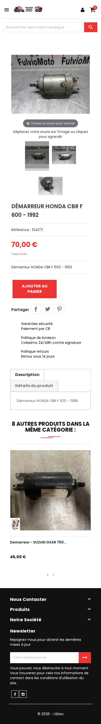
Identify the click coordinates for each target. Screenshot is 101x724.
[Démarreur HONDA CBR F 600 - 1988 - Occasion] (37, 155)
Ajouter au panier (35, 288)
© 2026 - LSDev (51, 713)
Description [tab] (27, 374)
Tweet (47, 309)
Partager (36, 309)
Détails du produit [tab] (34, 385)
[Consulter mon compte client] (83, 9)
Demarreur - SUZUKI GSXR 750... (38, 542)
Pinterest (59, 309)
